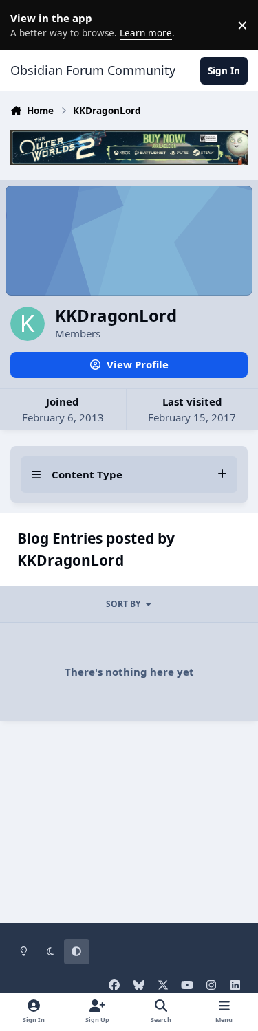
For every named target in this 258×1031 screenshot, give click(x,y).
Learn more (27, 25)
